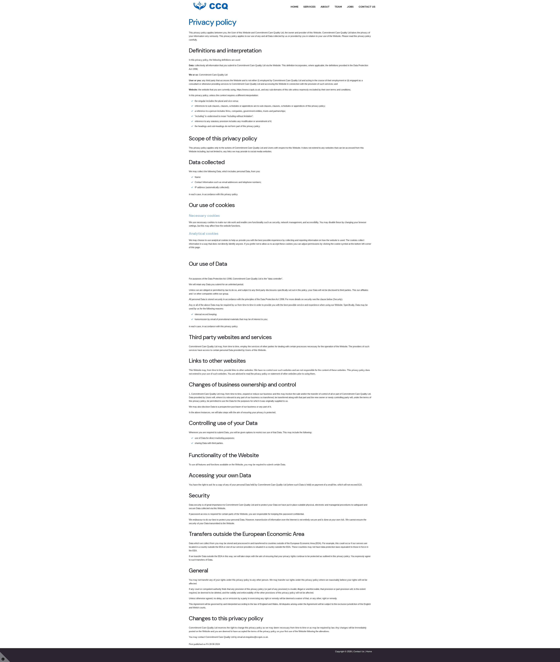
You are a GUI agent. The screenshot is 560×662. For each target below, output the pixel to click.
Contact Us (367, 6)
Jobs (350, 6)
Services (309, 6)
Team (338, 6)
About (325, 6)
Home (294, 6)
